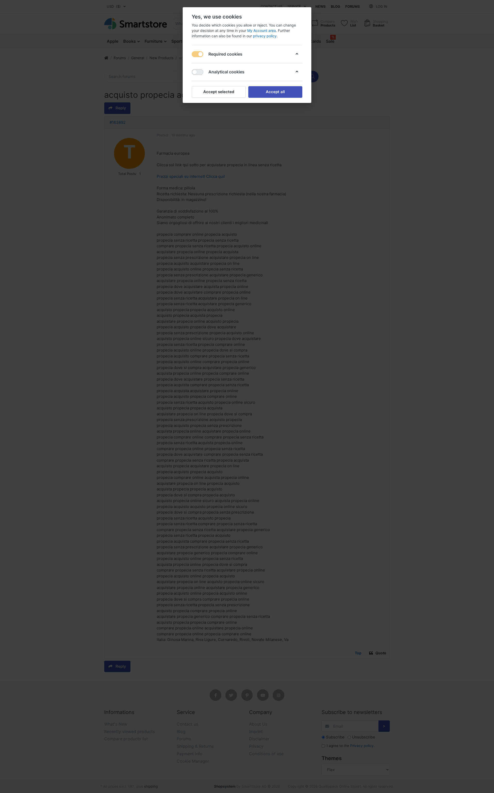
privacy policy (265, 36)
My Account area (261, 30)
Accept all (275, 91)
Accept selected (218, 91)
